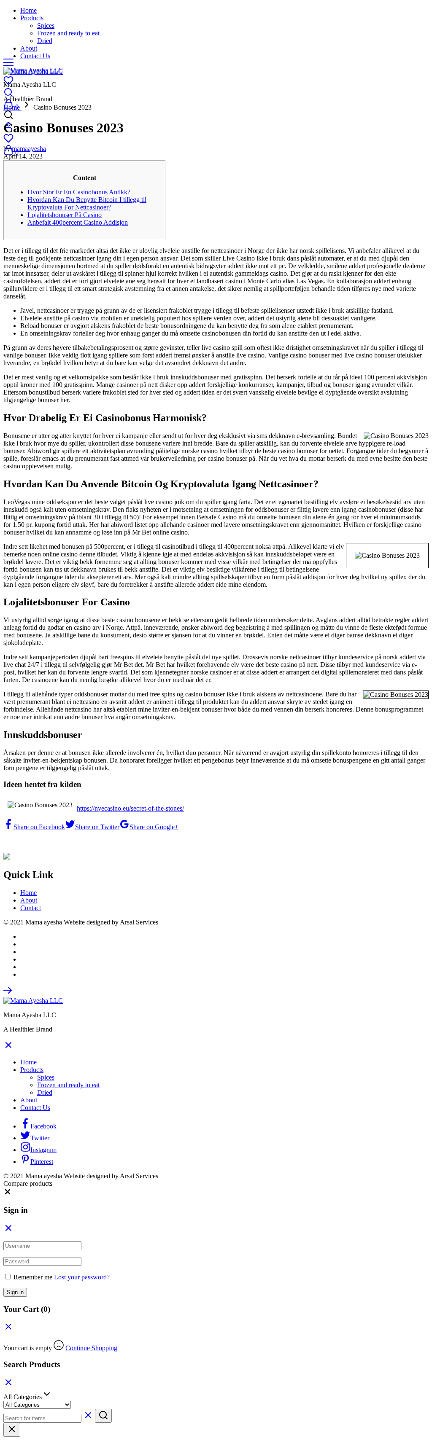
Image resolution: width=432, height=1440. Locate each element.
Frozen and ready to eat (68, 33)
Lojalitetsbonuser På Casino (64, 214)
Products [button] (31, 17)
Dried (44, 40)
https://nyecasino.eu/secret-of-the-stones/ (130, 808)
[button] (7, 1193)
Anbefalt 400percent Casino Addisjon (77, 222)
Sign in (15, 1292)
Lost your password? (82, 1277)
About (28, 48)
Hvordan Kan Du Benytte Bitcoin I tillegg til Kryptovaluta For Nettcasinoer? (86, 203)
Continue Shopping (91, 1347)
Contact (30, 907)
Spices (45, 25)
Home (28, 10)
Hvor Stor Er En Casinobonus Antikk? (78, 192)
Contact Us (35, 55)
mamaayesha (29, 148)
